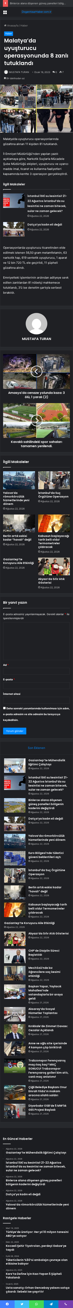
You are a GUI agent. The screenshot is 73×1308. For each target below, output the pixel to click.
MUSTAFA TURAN (19, 72)
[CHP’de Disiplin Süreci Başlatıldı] (15, 956)
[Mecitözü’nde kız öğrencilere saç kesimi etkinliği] (15, 973)
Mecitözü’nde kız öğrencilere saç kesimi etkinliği (44, 972)
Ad (6, 664)
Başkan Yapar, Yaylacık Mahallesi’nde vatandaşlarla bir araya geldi (45, 992)
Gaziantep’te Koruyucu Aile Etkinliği (18, 561)
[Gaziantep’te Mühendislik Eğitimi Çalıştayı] (15, 765)
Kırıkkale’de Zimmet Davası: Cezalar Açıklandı (48, 1028)
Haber (24, 25)
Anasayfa (12, 25)
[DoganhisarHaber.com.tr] (36, 12)
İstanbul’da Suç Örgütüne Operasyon (53, 494)
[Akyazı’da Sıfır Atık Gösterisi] (54, 566)
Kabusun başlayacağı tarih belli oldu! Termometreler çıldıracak (53, 541)
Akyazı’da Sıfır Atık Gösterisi (51, 581)
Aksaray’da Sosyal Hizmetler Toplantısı (42, 1011)
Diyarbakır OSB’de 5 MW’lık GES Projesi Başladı (47, 1108)
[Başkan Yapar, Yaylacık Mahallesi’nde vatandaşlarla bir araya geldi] (15, 991)
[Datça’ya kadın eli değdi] (14, 229)
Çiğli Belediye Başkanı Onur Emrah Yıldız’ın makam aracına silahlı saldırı (47, 1091)
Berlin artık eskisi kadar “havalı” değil (17, 538)
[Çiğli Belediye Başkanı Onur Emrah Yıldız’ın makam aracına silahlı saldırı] (15, 1092)
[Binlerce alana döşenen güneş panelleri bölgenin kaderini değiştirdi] (15, 805)
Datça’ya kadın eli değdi (44, 224)
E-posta (9, 679)
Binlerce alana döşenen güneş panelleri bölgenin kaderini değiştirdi (46, 804)
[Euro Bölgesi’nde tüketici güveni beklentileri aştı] (15, 858)
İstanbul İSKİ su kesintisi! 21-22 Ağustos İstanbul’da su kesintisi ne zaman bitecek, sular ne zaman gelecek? (48, 784)
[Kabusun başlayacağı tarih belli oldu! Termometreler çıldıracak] (54, 523)
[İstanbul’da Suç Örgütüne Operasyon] (54, 480)
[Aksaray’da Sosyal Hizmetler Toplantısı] (15, 1014)
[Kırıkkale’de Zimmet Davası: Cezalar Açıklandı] (15, 1031)
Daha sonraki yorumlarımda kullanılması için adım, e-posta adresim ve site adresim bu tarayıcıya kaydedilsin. (36, 714)
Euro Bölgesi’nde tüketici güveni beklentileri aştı (46, 855)
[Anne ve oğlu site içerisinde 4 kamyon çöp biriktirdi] (15, 1048)
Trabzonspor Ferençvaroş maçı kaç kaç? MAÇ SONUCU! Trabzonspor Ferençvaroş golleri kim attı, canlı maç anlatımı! (48, 1069)
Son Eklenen (36, 748)
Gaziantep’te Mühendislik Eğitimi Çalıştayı (46, 762)
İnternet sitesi (11, 693)
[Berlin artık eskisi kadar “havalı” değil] (19, 523)
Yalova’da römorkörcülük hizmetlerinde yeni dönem (16, 498)
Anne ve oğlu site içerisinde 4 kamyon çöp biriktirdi (47, 1045)
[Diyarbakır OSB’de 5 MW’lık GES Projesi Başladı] (15, 1111)
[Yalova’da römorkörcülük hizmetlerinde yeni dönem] (19, 480)
